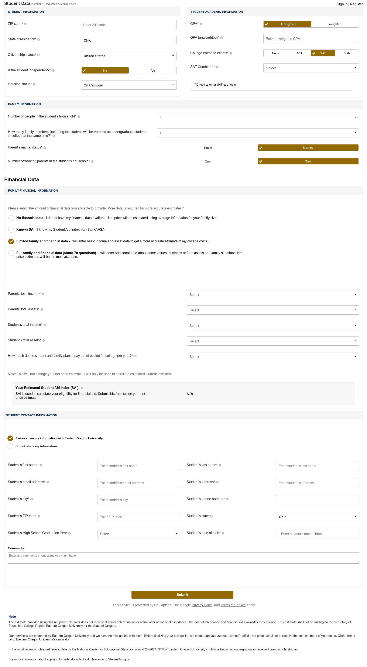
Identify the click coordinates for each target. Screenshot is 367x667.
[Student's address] (217, 482)
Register (356, 4)
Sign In (342, 4)
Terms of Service (233, 605)
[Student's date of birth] (222, 533)
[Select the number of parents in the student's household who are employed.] (92, 161)
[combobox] (128, 40)
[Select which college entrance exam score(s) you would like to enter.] (230, 53)
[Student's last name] (219, 465)
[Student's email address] (47, 482)
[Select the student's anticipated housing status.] (33, 84)
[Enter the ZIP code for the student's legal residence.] (25, 23)
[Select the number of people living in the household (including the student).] (78, 116)
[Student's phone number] (227, 499)
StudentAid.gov (118, 659)
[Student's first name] (41, 465)
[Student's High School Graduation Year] (69, 533)
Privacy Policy (202, 605)
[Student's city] (31, 499)
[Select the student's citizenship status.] (38, 55)
